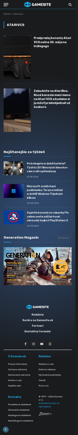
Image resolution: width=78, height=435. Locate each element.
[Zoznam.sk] (45, 414)
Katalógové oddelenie (19, 415)
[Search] (70, 5)
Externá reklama (47, 369)
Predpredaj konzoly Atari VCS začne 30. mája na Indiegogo (52, 42)
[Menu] (6, 5)
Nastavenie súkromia (19, 375)
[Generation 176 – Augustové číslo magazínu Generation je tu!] (38, 266)
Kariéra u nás (15, 380)
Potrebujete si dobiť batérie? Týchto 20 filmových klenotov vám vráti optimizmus (47, 167)
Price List (43, 385)
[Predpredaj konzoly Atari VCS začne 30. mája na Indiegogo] (17, 57)
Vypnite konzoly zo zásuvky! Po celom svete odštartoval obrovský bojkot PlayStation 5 (48, 216)
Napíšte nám (14, 385)
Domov (7, 14)
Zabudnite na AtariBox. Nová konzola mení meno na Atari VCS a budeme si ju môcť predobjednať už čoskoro (52, 99)
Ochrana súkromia (17, 369)
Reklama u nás (46, 364)
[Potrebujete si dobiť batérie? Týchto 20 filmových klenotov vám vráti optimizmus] (14, 168)
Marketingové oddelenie (20, 420)
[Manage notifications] (6, 429)
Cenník (42, 380)
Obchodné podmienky (50, 375)
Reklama (45, 356)
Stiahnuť (63, 237)
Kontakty (14, 397)
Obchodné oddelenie (19, 410)
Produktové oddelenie (19, 404)
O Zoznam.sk (17, 356)
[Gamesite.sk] (38, 4)
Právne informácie (17, 364)
